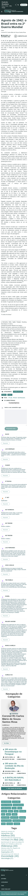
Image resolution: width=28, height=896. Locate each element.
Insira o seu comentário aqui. (13, 407)
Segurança (9, 823)
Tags (2, 885)
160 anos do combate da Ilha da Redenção (14, 765)
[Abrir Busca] (18, 4)
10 (1, 387)
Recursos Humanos (6, 820)
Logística (14, 814)
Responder (5, 443)
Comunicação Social (18, 805)
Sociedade (16, 823)
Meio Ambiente (5, 817)
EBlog (3, 875)
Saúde (3, 823)
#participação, (21, 397)
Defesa (9, 394)
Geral (3, 814)
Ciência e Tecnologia (6, 805)
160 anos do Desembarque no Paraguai (13, 751)
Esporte (10, 811)
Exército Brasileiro (5, 3)
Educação (4, 811)
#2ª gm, (10, 397)
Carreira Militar (16, 801)
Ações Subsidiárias (6, 801)
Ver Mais (6, 743)
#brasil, (15, 397)
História (4, 394)
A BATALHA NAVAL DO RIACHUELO (14, 778)
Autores (3, 878)
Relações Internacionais (18, 820)
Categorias (4, 882)
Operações (22, 817)
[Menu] (2, 11)
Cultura (14, 808)
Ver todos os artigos (15, 788)
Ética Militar (22, 811)
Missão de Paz (14, 817)
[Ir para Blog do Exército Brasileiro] (13, 12)
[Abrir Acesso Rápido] (15, 5)
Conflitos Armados (18, 391)
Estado (16, 811)
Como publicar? (5, 889)
